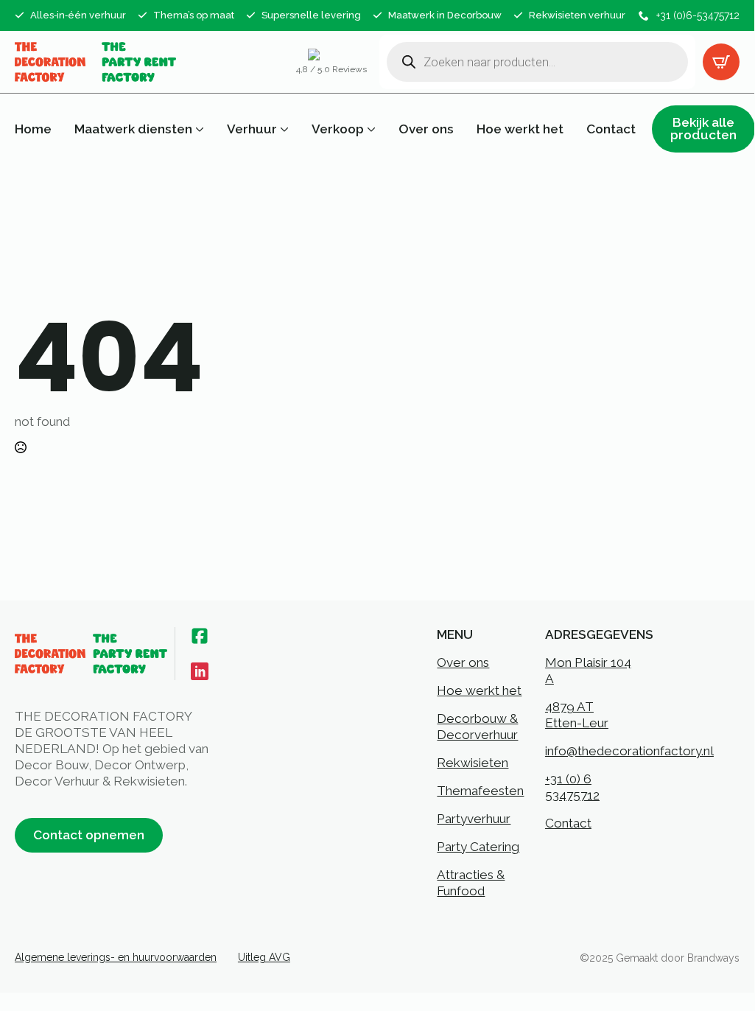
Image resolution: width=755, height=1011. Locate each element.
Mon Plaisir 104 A (588, 670)
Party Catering (478, 846)
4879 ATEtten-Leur (576, 714)
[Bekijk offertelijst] (721, 61)
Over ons (426, 129)
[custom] (199, 636)
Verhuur (252, 129)
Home (33, 129)
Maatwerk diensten (133, 129)
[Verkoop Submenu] (370, 129)
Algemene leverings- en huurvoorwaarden (116, 957)
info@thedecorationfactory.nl (629, 751)
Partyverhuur (473, 818)
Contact (611, 129)
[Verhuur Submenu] (283, 129)
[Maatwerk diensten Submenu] (198, 129)
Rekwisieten (472, 762)
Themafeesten (480, 790)
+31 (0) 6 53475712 (572, 787)
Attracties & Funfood (471, 882)
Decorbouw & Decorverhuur (477, 726)
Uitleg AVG (264, 957)
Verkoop (338, 129)
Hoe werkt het (520, 129)
